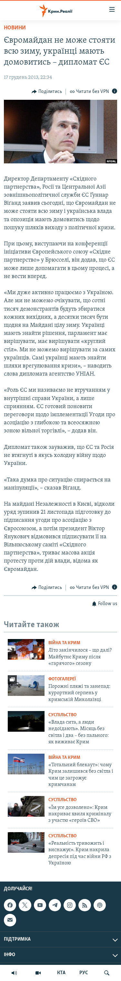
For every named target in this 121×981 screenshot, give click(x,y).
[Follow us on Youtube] (40, 905)
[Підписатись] (10, 920)
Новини (15, 28)
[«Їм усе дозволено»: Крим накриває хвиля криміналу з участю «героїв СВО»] (26, 806)
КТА (61, 973)
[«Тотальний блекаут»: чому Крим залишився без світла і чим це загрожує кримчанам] (26, 764)
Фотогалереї (62, 679)
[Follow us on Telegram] (55, 905)
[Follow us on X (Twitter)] (25, 905)
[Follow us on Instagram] (70, 905)
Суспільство (62, 715)
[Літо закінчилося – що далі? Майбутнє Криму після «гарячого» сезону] (26, 649)
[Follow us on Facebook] (10, 905)
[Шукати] (106, 973)
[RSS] (84, 905)
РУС (83, 973)
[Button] (47, 92)
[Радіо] (14, 973)
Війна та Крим (64, 643)
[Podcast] (100, 905)
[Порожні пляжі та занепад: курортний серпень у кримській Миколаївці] (26, 685)
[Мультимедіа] (38, 973)
